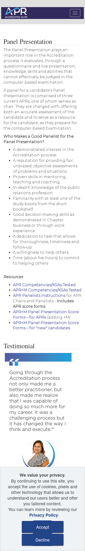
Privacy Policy (43, 515)
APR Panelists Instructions (39, 295)
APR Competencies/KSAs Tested (44, 285)
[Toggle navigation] (75, 13)
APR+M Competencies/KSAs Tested (47, 290)
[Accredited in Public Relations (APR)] (16, 13)
